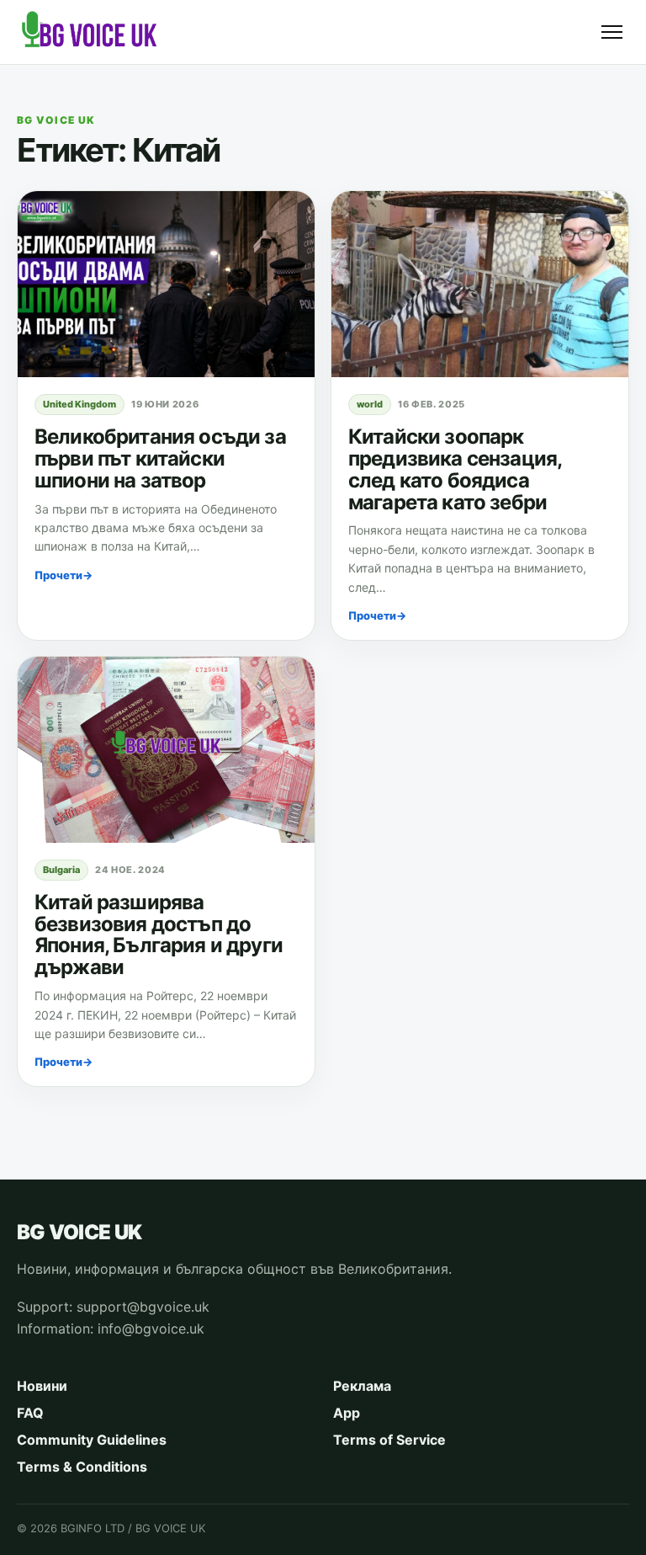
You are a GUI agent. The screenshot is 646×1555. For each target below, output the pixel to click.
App (346, 1412)
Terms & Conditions (82, 1466)
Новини (42, 1385)
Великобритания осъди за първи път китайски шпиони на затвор (160, 458)
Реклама (362, 1385)
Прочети (63, 575)
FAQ (30, 1412)
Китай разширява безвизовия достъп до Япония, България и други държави (158, 935)
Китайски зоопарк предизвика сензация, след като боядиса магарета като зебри (454, 469)
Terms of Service (389, 1439)
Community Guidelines (92, 1439)
